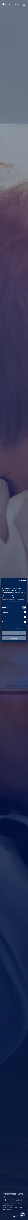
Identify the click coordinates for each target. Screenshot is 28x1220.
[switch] (24, 612)
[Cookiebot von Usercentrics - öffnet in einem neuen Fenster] (19, 581)
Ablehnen (14, 638)
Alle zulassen (14, 633)
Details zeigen (19, 628)
